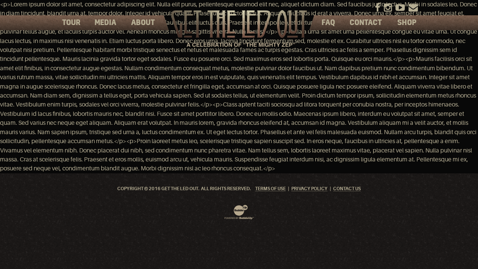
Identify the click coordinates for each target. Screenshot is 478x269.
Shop (406, 23)
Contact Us (347, 188)
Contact (366, 23)
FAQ (328, 23)
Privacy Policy (309, 188)
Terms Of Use (270, 188)
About (143, 23)
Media (105, 23)
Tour (71, 23)
